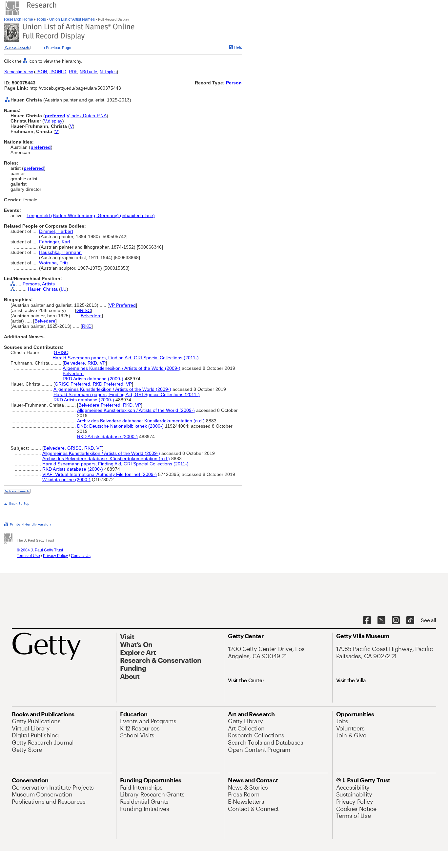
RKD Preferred (108, 384)
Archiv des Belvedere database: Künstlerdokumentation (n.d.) (141, 420)
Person (234, 82)
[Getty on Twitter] (381, 620)
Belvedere (91, 315)
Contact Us (81, 555)
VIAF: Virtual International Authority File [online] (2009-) (99, 474)
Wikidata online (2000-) (66, 479)
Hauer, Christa (43, 289)
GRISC (83, 310)
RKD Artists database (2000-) (93, 378)
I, (62, 289)
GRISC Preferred (72, 384)
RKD (87, 326)
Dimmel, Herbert (56, 231)
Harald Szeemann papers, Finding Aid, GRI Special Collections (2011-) (125, 357)
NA (103, 115)
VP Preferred (122, 305)
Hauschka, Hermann (60, 252)
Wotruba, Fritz (54, 262)
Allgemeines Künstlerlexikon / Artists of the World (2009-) (121, 368)
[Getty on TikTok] (410, 620)
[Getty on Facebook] (367, 620)
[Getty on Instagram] (396, 620)
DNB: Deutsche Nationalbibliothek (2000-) (120, 426)
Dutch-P (91, 115)
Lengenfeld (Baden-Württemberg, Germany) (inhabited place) (91, 215)
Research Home (19, 19)
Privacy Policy (55, 555)
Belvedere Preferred (99, 405)
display (55, 120)
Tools (41, 19)
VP (103, 363)
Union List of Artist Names (72, 19)
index (76, 115)
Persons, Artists (39, 283)
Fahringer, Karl (54, 241)
